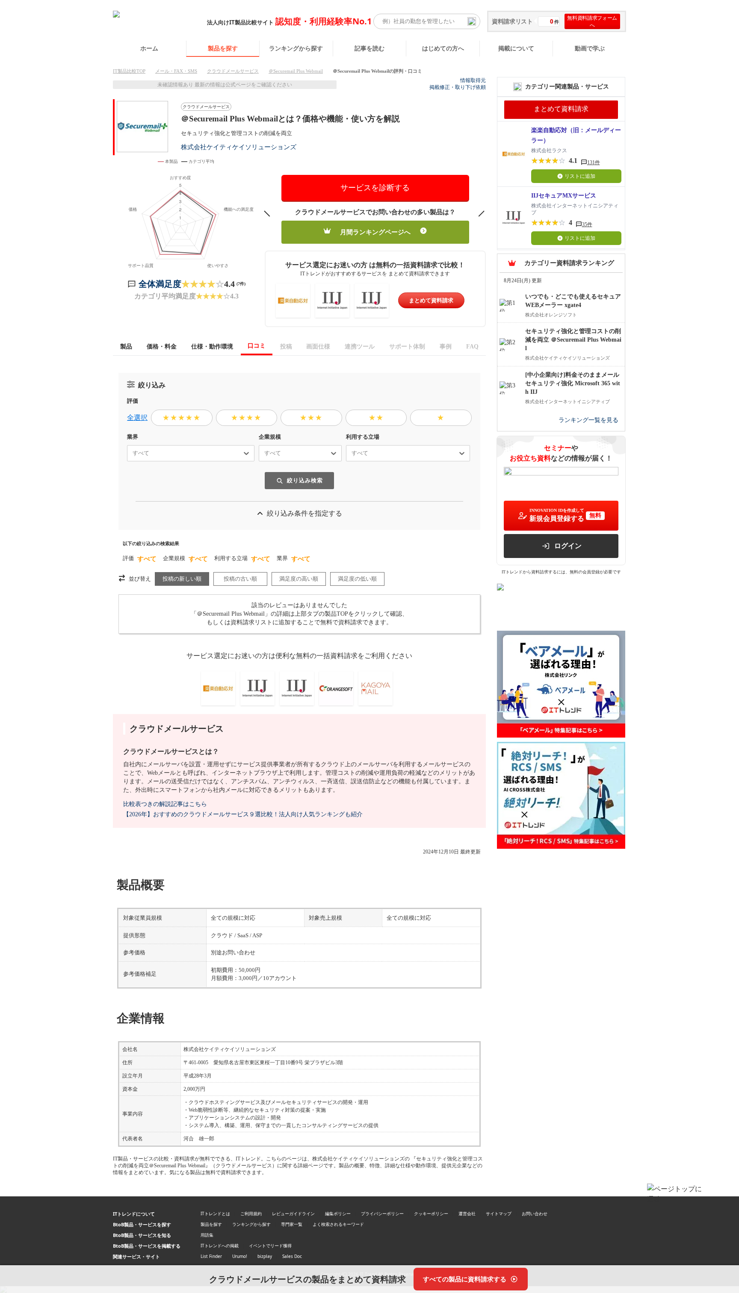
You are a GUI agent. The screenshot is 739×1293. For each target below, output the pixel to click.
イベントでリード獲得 (270, 1246)
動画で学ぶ (590, 48)
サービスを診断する (375, 187)
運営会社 (467, 1213)
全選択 (137, 417)
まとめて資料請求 (431, 300)
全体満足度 (160, 284)
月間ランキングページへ (375, 232)
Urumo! (239, 1256)
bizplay (264, 1256)
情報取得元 (473, 80)
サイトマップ (498, 1213)
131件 (593, 162)
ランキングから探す (296, 48)
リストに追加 (580, 176)
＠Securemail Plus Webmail (296, 71)
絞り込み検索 (305, 480)
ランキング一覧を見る (588, 420)
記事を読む (369, 48)
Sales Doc (292, 1256)
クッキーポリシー (431, 1213)
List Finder (211, 1256)
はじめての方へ (443, 48)
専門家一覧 (291, 1224)
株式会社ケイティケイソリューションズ (238, 147)
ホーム (149, 48)
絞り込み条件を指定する (304, 513)
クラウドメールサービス (233, 71)
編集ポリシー (338, 1213)
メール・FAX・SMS (176, 71)
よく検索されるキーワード (338, 1224)
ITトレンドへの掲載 (220, 1246)
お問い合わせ (534, 1213)
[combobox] (129, 453)
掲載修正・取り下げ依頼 (457, 87)
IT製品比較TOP (129, 71)
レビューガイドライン (293, 1213)
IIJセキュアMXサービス (563, 195)
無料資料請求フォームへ (592, 21)
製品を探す (223, 48)
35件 (587, 224)
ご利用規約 (251, 1213)
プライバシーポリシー (382, 1213)
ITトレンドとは (215, 1213)
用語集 (207, 1235)
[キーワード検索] (471, 21)
